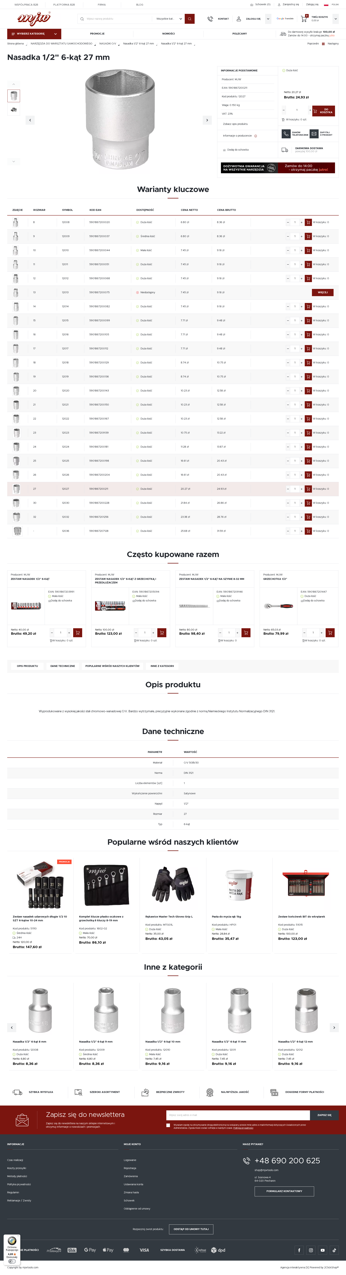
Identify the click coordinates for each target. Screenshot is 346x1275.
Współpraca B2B (26, 5)
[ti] (307, 1267)
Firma (102, 5)
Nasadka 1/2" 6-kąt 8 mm (29, 1041)
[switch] (12, 1261)
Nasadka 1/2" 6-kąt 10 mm (162, 1041)
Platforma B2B (64, 5)
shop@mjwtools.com (266, 1170)
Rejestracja (130, 1168)
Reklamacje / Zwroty (19, 1200)
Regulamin (13, 1192)
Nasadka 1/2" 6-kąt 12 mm (295, 1041)
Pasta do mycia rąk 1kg (226, 916)
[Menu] (18, 1237)
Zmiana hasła (131, 1192)
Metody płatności (17, 1176)
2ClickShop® (331, 1267)
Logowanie (130, 1160)
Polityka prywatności (19, 1184)
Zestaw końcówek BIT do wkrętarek (301, 916)
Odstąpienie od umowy (137, 1209)
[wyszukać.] (190, 19)
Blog (139, 5)
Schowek (129, 1200)
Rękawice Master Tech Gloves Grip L (169, 916)
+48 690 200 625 (287, 1161)
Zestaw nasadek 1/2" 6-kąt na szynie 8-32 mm (211, 579)
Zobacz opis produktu (235, 124)
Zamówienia (131, 1176)
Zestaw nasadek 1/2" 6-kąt (30, 579)
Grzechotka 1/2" (275, 579)
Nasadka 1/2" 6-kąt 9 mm (96, 1041)
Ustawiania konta (133, 1184)
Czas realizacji (15, 1160)
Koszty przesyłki (16, 1168)
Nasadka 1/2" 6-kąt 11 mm (229, 1041)
